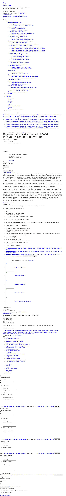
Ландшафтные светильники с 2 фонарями (21, 68)
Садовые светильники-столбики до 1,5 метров (20, 41)
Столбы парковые (12, 81)
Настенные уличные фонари (18, 28)
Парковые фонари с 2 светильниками (20, 56)
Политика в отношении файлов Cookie (13, 332)
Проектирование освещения (15, 108)
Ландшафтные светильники (15, 65)
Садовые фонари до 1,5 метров (19, 42)
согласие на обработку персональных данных (15, 406)
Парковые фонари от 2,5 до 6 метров (18, 53)
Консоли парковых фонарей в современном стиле (23, 87)
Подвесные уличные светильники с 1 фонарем (22, 33)
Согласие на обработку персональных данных (22, 333)
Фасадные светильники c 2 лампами (20, 64)
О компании (11, 98)
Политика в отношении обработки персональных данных (17, 330)
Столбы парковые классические (19, 84)
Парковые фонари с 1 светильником (20, 54)
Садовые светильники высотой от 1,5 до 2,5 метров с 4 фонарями (28, 51)
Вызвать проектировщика (30, 256)
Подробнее (11, 160)
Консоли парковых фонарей (15, 85)
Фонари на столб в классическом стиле (21, 24)
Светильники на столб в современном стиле (22, 25)
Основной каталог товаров (14, 115)
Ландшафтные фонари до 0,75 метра (17, 36)
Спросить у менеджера (9, 172)
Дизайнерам (11, 107)
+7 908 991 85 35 (21, 13)
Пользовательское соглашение (50, 330)
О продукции (9, 93)
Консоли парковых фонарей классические (21, 88)
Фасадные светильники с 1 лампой (20, 62)
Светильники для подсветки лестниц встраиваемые (24, 76)
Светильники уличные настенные (16, 27)
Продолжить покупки (14, 486)
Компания (8, 96)
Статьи (10, 99)
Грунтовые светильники (14, 79)
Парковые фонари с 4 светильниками (20, 59)
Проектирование (10, 370)
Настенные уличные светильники (19, 30)
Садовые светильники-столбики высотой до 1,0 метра (25, 44)
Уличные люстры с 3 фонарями (19, 34)
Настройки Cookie (28, 332)
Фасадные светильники (14, 61)
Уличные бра (11, 70)
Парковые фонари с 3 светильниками (20, 58)
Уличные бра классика (16, 71)
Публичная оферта (37, 330)
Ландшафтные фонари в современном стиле (22, 39)
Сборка (10, 102)
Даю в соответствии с (27, 406)
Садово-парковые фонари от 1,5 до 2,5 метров (20, 45)
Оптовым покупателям (14, 105)
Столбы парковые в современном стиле (21, 82)
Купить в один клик (8, 170)
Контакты (8, 110)
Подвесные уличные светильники (16, 31)
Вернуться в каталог (26, 132)
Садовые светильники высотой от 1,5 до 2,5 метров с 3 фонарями (28, 50)
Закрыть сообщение (5, 495)
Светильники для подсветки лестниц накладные (23, 78)
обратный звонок (7, 14)
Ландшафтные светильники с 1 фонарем (21, 67)
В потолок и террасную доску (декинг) (18, 90)
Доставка (10, 101)
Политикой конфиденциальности (45, 406)
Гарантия (10, 104)
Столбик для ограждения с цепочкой (17, 91)
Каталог (8, 20)
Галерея (8, 95)
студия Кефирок (17, 335)
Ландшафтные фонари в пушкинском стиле (22, 37)
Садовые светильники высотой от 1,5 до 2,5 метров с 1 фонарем (27, 47)
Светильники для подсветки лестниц (17, 75)
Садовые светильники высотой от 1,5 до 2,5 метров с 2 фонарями (28, 48)
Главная (5, 115)
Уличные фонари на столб (14, 22)
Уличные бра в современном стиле (20, 73)
